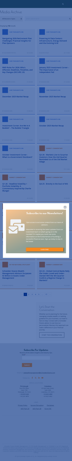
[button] (65, 207)
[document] (36, 230)
